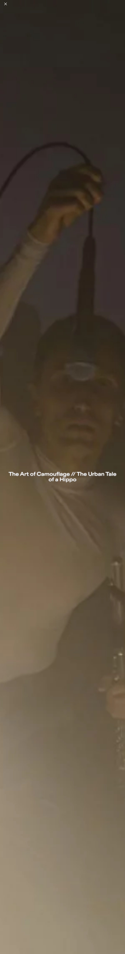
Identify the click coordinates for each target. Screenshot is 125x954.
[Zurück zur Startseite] (5, 4)
